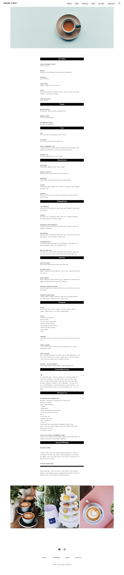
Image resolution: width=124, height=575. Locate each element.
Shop (93, 3)
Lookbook (56, 557)
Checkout (111, 3)
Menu (77, 3)
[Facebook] (59, 549)
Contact (85, 3)
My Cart (101, 3)
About (69, 3)
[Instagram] (64, 549)
